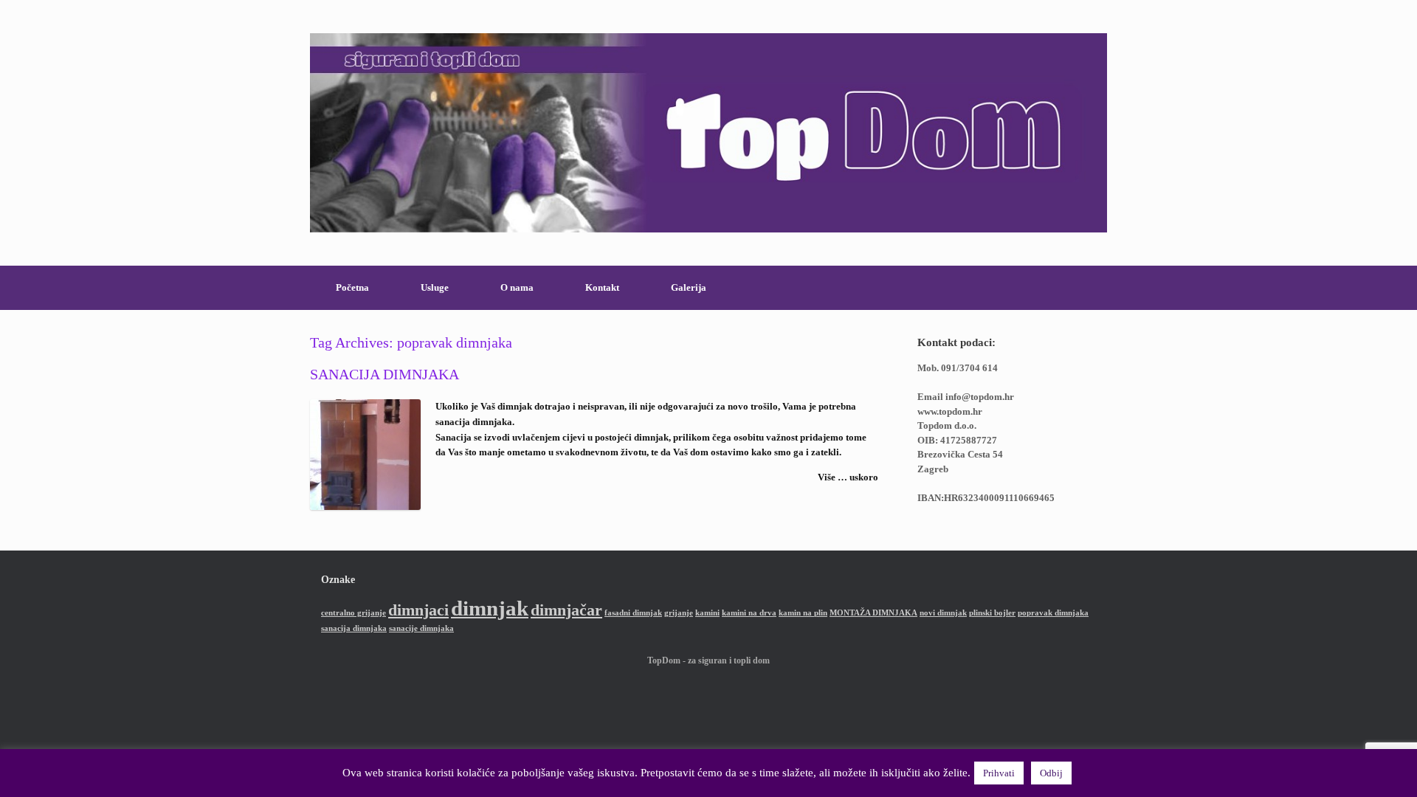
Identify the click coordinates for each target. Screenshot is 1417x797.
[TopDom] (708, 132)
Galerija (688, 287)
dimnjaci (418, 610)
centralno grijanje (353, 613)
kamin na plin (803, 613)
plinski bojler (992, 613)
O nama (517, 287)
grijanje (678, 613)
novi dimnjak (943, 613)
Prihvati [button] (999, 773)
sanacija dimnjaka (354, 628)
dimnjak (489, 608)
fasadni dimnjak (633, 613)
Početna (352, 287)
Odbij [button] (1051, 773)
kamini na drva (749, 613)
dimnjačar (566, 610)
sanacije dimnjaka (421, 628)
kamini (707, 613)
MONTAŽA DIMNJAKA (873, 613)
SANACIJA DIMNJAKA (384, 374)
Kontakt (602, 287)
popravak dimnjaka (1053, 613)
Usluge (435, 287)
